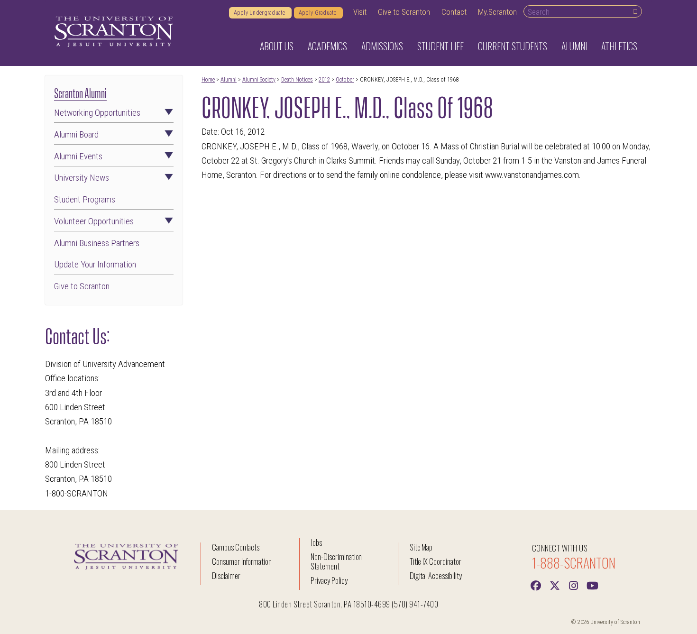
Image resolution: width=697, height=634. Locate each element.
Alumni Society (258, 79)
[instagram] (573, 584)
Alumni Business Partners (96, 243)
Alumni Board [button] (76, 135)
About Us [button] (276, 46)
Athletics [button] (619, 46)
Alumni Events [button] (78, 157)
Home (208, 79)
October (345, 79)
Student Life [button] (440, 46)
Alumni (228, 79)
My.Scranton (497, 12)
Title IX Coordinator (435, 561)
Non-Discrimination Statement (336, 561)
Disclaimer (226, 575)
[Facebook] (535, 584)
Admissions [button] (382, 46)
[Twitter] (554, 584)
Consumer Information (242, 561)
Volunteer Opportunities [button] (94, 222)
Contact (454, 12)
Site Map (421, 547)
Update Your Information (95, 265)
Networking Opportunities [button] (97, 113)
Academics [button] (327, 46)
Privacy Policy (329, 580)
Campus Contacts (235, 547)
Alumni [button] (574, 46)
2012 (324, 79)
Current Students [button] (512, 46)
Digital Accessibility (436, 575)
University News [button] (81, 178)
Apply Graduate (318, 12)
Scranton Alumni (80, 92)
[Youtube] (592, 584)
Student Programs (84, 200)
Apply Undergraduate (260, 12)
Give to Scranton (404, 12)
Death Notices (297, 79)
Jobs (316, 542)
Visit (360, 12)
